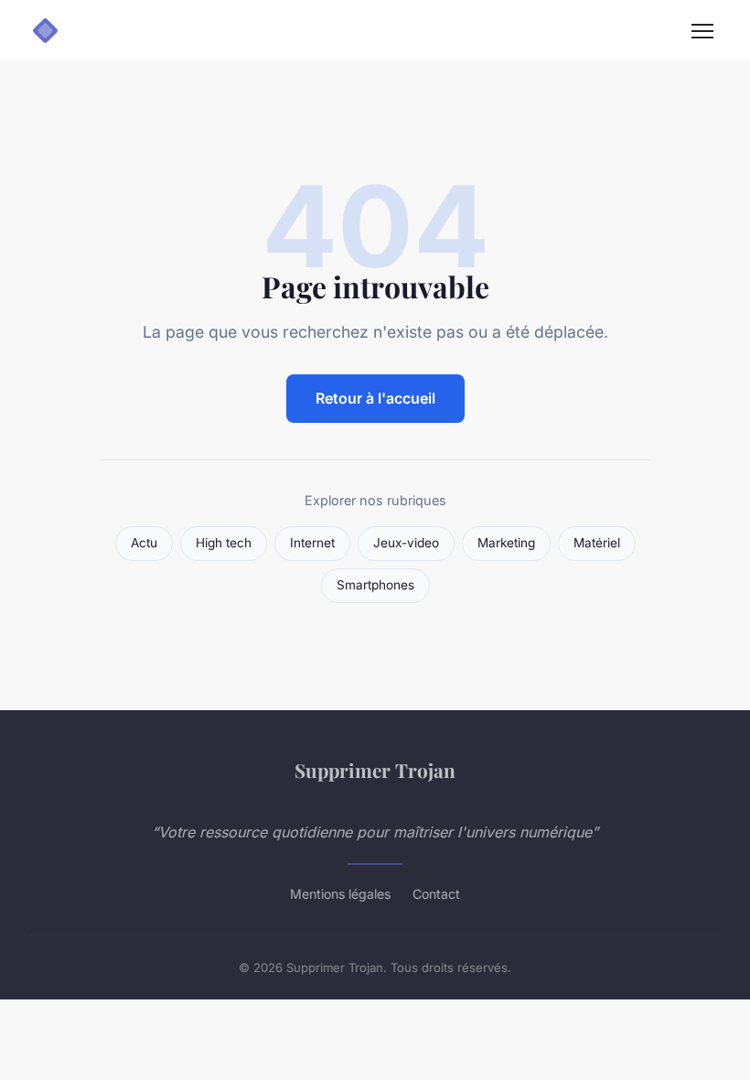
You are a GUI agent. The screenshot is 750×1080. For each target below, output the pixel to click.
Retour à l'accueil (375, 398)
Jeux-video (406, 542)
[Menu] (702, 31)
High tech (224, 542)
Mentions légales (340, 894)
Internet (312, 542)
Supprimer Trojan (375, 770)
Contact (436, 894)
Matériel (596, 542)
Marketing (506, 542)
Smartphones (375, 585)
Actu (144, 542)
